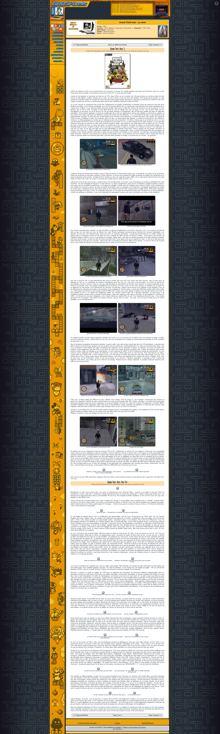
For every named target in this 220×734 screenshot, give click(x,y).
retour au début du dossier (117, 45)
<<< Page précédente (80, 45)
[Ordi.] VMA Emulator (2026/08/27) (128, 12)
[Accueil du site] (57, 32)
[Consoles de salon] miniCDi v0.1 (128, 4)
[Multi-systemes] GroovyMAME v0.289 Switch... (131, 9)
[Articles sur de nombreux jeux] (57, 35)
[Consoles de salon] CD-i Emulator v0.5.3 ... (130, 5)
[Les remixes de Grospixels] (57, 61)
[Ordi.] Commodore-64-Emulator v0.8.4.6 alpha (131, 8)
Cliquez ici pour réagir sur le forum (134, 727)
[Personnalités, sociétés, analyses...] (57, 38)
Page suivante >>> (155, 45)
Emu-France (142, 2)
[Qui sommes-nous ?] (57, 54)
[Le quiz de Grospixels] (57, 58)
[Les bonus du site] (57, 42)
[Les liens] (57, 48)
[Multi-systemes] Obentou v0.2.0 (128, 11)
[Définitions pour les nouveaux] (57, 51)
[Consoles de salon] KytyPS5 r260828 (129, 6)
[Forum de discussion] (57, 45)
